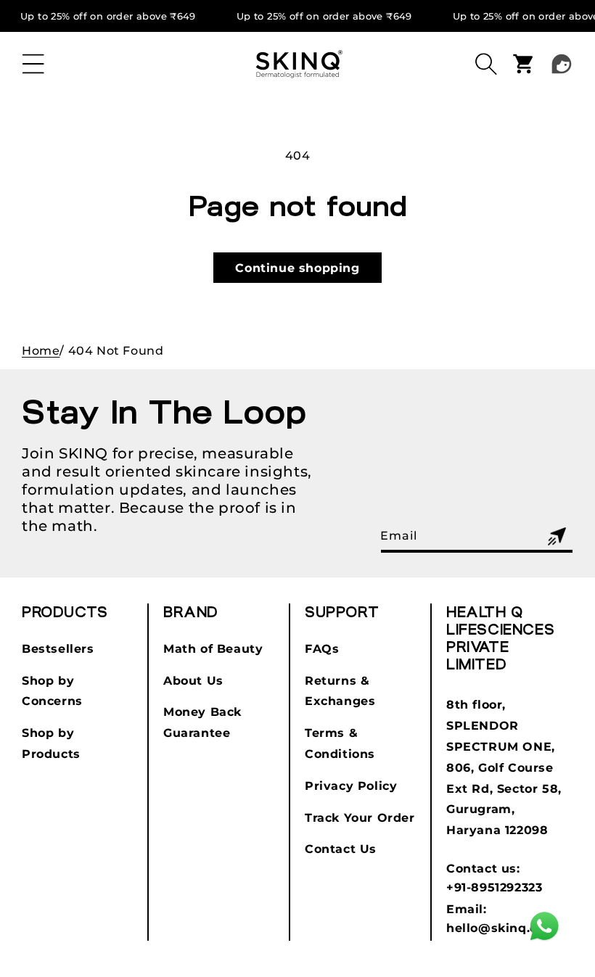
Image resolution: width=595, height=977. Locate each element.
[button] (33, 63)
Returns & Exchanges (340, 691)
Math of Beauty (213, 649)
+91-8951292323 (494, 887)
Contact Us (341, 849)
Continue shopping (297, 268)
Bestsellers (58, 649)
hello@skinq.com (501, 928)
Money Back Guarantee (202, 722)
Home (41, 351)
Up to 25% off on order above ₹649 (108, 16)
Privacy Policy (351, 786)
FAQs (322, 649)
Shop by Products (51, 743)
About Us (193, 681)
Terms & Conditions (340, 743)
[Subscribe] (557, 536)
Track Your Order (360, 818)
